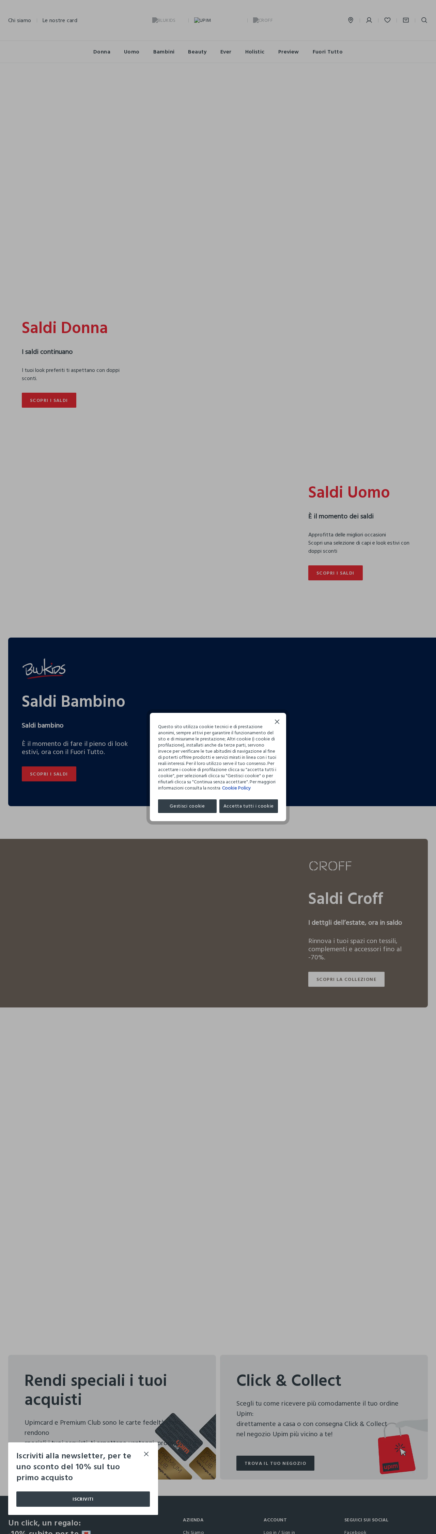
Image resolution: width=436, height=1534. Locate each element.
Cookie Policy (236, 788)
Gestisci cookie (187, 806)
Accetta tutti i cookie (248, 806)
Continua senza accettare (277, 722)
